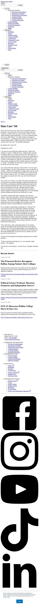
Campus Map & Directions (12, 339)
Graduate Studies (13, 349)
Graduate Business (13, 350)
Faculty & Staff (12, 355)
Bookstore (11, 387)
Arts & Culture (12, 384)
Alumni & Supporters (14, 359)
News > (3, 121)
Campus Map (12, 370)
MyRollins (11, 367)
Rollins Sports (12, 381)
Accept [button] (19, 601)
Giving (10, 382)
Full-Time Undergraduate (15, 344)
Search (20, 5)
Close (2, 3)
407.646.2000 (13, 338)
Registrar (11, 369)
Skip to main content (7, 1)
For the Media (12, 389)
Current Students (13, 357)
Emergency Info (13, 376)
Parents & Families (13, 360)
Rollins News (12, 374)
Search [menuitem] (7, 64)
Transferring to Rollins (14, 346)
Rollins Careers (12, 386)
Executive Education (14, 352)
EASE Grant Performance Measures (18, 391)
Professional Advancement (16, 347)
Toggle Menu (4, 68)
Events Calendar (13, 372)
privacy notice (6, 597)
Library (10, 365)
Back (10, 75)
